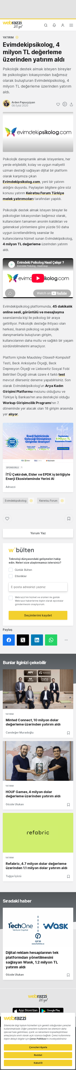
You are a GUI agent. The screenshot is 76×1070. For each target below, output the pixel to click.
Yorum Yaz (38, 533)
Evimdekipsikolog (15, 500)
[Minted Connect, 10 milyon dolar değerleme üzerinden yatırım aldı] (38, 689)
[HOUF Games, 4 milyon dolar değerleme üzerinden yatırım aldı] (38, 761)
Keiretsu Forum (48, 500)
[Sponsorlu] (38, 443)
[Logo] (13, 25)
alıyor (13, 414)
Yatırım (8, 37)
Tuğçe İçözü (13, 876)
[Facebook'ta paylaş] (10, 640)
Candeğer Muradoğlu (20, 732)
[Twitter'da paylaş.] (24, 640)
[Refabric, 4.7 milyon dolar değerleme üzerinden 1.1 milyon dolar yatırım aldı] (38, 833)
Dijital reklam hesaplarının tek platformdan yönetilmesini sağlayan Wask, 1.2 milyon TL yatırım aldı (32, 959)
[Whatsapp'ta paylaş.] (52, 640)
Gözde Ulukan (15, 804)
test (61, 374)
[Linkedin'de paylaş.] (38, 640)
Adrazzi (10, 486)
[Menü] (71, 26)
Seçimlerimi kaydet (38, 615)
